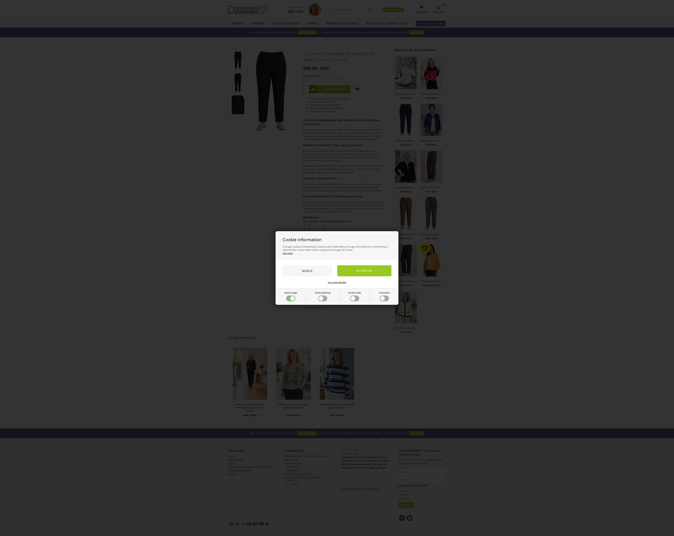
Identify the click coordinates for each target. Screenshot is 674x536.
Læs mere (288, 253)
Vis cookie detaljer (337, 282)
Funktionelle (354, 292)
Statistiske (384, 292)
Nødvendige (290, 292)
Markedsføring (322, 292)
